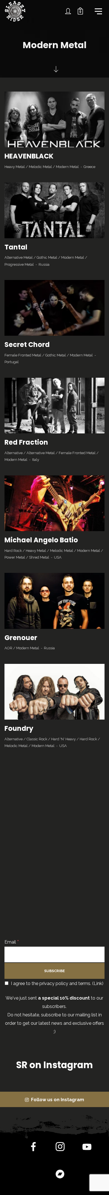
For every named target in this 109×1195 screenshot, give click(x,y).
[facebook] (33, 1148)
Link (98, 983)
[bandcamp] (60, 1175)
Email (11, 942)
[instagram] (60, 1148)
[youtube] (86, 1151)
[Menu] (98, 10)
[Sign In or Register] (68, 11)
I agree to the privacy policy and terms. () (56, 983)
